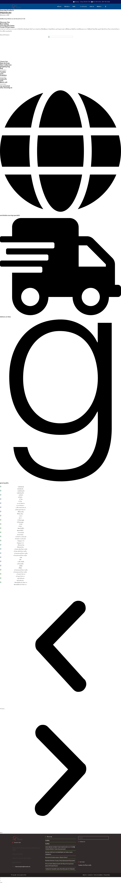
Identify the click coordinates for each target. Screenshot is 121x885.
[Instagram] (19, 2)
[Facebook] (14, 2)
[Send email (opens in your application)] (21, 2)
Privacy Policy (107, 875)
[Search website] (109, 6)
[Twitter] (12, 2)
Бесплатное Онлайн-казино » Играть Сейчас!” (56, 857)
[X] (78, 846)
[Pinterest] (16, 2)
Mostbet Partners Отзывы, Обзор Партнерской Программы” (60, 860)
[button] (4, 35)
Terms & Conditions (98, 875)
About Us (85, 875)
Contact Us (90, 875)
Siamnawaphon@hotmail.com (22, 866)
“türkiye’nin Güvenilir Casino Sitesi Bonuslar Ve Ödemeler (60, 869)
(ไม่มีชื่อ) (47, 840)
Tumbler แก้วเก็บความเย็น (84, 865)
